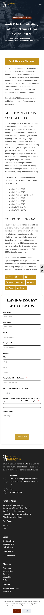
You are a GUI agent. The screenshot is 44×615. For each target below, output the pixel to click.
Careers (6, 574)
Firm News (7, 568)
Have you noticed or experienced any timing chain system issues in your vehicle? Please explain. (21, 399)
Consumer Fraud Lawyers (13, 505)
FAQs (5, 580)
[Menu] (40, 4)
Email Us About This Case (22, 61)
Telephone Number (10, 343)
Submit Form (22, 437)
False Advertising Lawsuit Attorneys (17, 514)
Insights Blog (8, 571)
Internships (7, 577)
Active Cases (8, 547)
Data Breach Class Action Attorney (16, 508)
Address (6, 353)
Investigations (8, 544)
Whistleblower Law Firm (12, 517)
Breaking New (8, 541)
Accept (17, 611)
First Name (7, 312)
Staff (4, 528)
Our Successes (9, 555)
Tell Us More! (8, 411)
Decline (27, 611)
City (4, 357)
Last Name (7, 322)
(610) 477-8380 (16, 492)
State (5, 367)
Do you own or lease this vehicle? (15, 388)
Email (5, 332)
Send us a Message (10, 588)
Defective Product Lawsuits (14, 511)
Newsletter (7, 591)
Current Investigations (22, 18)
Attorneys (6, 525)
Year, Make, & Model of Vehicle (14, 378)
